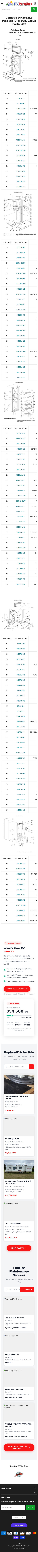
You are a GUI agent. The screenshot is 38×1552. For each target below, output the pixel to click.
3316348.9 (20, 706)
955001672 (21, 690)
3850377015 (21, 800)
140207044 (21, 643)
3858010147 (21, 584)
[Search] (34, 9)
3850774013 (21, 356)
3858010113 (21, 367)
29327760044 (20, 181)
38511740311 (20, 130)
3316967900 (21, 247)
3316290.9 (20, 516)
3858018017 (21, 805)
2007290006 (21, 579)
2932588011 (21, 114)
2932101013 (21, 532)
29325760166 (20, 145)
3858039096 (21, 315)
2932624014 (21, 454)
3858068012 (21, 879)
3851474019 (21, 794)
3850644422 (21, 748)
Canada (18, 1517)
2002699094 (21, 789)
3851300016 (21, 910)
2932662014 (21, 732)
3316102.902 (20, 459)
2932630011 (21, 444)
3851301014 (21, 915)
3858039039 (21, 659)
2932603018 (21, 649)
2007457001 (21, 758)
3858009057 (21, 372)
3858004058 (21, 346)
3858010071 (21, 675)
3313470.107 (20, 506)
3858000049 (21, 135)
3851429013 (21, 490)
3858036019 (21, 449)
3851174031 (21, 124)
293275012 (21, 377)
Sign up (30, 1507)
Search (28, 1289)
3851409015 (21, 884)
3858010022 (21, 341)
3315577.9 (20, 711)
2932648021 (21, 268)
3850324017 (21, 433)
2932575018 (21, 155)
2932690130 (21, 336)
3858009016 (21, 716)
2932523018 (21, 553)
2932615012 (21, 670)
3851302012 (21, 921)
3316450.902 (20, 527)
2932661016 (21, 727)
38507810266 (20, 187)
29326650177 (20, 574)
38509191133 (20, 119)
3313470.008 (20, 869)
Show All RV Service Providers (17, 1447)
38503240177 (20, 438)
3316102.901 (20, 480)
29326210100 (20, 496)
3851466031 (21, 258)
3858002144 (21, 664)
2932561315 (21, 98)
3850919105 (21, 166)
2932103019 (21, 537)
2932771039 (21, 299)
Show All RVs (17, 1248)
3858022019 (21, 763)
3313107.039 (20, 753)
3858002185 (21, 768)
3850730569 (21, 654)
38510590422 (20, 284)
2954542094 (21, 742)
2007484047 (21, 685)
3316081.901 (20, 140)
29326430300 (20, 109)
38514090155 (20, 864)
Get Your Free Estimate (15, 989)
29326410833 (20, 263)
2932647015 (21, 253)
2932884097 (21, 304)
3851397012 (21, 895)
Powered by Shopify (19, 1548)
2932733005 (21, 774)
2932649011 (21, 289)
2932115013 (21, 464)
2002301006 (21, 278)
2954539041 (21, 722)
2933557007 (21, 874)
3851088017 (21, 320)
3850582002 (21, 900)
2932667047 (21, 784)
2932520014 (21, 558)
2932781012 (21, 696)
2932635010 (21, 470)
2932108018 (21, 563)
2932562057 (21, 103)
